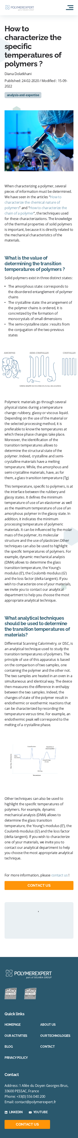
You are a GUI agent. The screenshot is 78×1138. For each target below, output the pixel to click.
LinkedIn (16, 1112)
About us (48, 1024)
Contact (47, 1046)
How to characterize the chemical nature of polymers (33, 202)
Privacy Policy (16, 1057)
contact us (59, 875)
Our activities (16, 1035)
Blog (9, 1046)
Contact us (39, 885)
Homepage (13, 1024)
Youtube (40, 1112)
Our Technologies (55, 1035)
